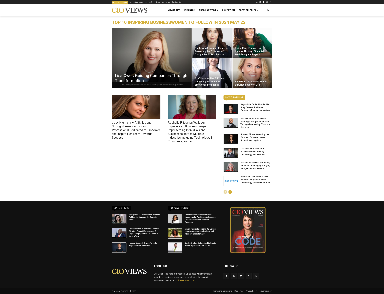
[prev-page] (225, 192)
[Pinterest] (270, 2)
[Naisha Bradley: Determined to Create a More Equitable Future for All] (175, 247)
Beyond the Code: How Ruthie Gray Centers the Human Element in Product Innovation (255, 107)
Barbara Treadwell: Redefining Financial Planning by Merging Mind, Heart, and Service (255, 165)
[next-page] (230, 192)
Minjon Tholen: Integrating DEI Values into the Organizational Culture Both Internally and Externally (200, 231)
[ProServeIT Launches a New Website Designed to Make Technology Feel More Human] (231, 181)
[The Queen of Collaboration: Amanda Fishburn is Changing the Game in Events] (119, 219)
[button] (268, 10)
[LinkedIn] (256, 2)
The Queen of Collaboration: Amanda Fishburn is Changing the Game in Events (144, 217)
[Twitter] (260, 2)
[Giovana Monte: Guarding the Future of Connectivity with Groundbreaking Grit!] (231, 139)
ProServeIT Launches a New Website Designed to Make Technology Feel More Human (255, 179)
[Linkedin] (241, 276)
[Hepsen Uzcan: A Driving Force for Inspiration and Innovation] (119, 247)
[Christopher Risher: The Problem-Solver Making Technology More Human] (231, 153)
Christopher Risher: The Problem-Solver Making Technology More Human (252, 151)
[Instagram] (267, 2)
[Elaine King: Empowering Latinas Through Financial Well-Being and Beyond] (252, 43)
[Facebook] (263, 2)
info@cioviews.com (186, 280)
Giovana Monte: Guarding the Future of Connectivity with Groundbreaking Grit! (254, 137)
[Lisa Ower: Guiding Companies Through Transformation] (152, 58)
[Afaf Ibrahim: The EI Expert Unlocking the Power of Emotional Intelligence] (212, 73)
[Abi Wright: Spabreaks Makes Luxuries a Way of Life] (252, 73)
